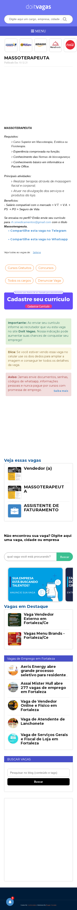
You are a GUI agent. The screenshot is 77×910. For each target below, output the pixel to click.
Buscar (64, 557)
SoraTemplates (32, 905)
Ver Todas (38, 608)
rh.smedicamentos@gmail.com (31, 222)
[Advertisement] (38, 96)
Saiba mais (61, 390)
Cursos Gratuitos (19, 268)
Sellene (37, 252)
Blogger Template (51, 905)
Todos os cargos (19, 280)
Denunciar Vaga (49, 280)
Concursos (45, 268)
